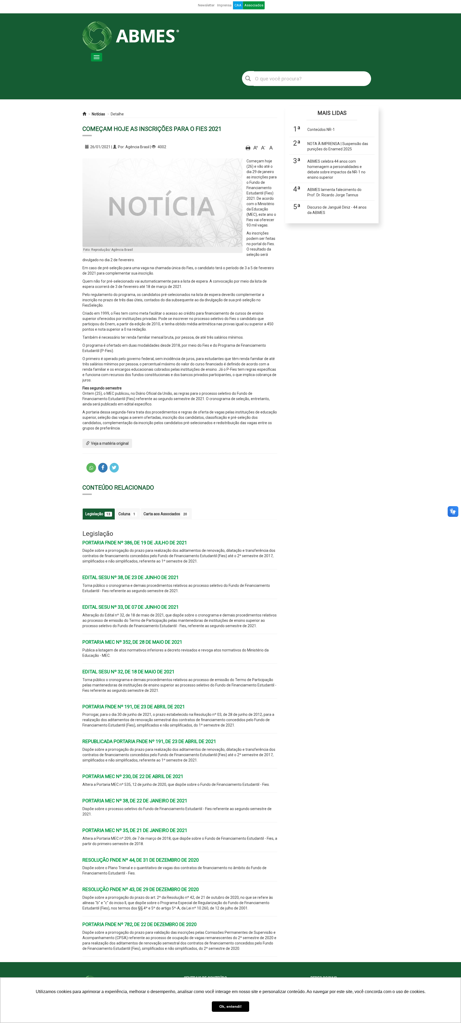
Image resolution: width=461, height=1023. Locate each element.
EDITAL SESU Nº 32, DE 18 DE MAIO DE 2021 (128, 671)
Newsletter (206, 5)
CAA (238, 5)
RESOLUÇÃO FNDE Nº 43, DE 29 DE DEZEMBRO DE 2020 (140, 889)
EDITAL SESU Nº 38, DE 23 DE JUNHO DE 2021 (130, 577)
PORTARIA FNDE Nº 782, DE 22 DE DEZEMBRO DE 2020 (139, 924)
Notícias (98, 114)
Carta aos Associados (165, 514)
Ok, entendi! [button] (230, 1006)
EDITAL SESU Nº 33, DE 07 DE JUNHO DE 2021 (130, 607)
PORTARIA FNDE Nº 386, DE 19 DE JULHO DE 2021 (134, 542)
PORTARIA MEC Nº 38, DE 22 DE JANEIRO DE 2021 (134, 800)
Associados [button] (253, 5)
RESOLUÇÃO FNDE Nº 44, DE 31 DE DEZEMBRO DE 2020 (140, 860)
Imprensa (224, 5)
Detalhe (117, 114)
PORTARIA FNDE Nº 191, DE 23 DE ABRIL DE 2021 (133, 706)
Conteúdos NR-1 (321, 129)
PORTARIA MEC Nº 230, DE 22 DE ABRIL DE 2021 (132, 776)
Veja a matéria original (110, 443)
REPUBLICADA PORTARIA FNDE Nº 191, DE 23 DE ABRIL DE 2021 (149, 741)
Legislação (97, 514)
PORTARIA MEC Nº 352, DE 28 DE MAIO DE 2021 (132, 642)
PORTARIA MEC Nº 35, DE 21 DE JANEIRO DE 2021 (134, 830)
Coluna (126, 514)
